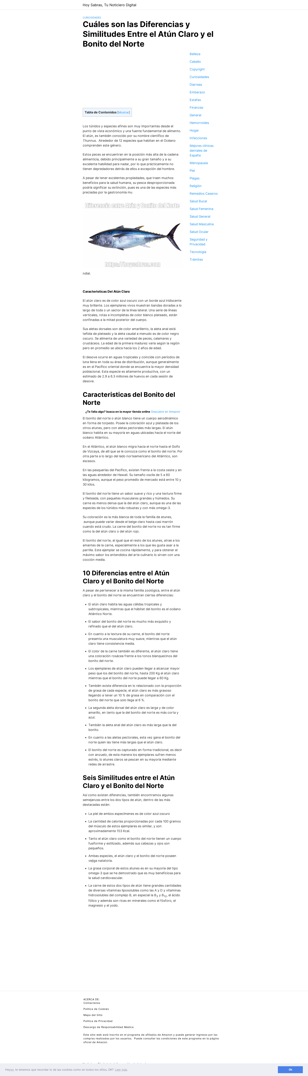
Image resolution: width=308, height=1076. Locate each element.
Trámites (196, 259)
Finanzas (196, 107)
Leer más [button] (121, 1069)
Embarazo (197, 92)
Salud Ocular (199, 232)
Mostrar (123, 112)
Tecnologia (198, 252)
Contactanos (91, 1002)
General (195, 115)
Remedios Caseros (204, 193)
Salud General (200, 216)
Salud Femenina (201, 209)
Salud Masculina (202, 224)
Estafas (195, 100)
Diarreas (196, 84)
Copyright (197, 69)
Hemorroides (199, 123)
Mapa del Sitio (92, 1014)
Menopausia (199, 163)
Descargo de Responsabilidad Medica (108, 1027)
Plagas (194, 178)
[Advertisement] (132, 81)
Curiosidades (92, 17)
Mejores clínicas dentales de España (202, 150)
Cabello (195, 61)
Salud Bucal (198, 201)
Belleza (195, 54)
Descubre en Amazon (165, 411)
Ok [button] (290, 1069)
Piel (192, 170)
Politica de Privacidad (98, 1020)
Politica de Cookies (96, 1008)
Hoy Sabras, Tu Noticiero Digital (109, 5)
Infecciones (198, 138)
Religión (196, 186)
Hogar (194, 130)
